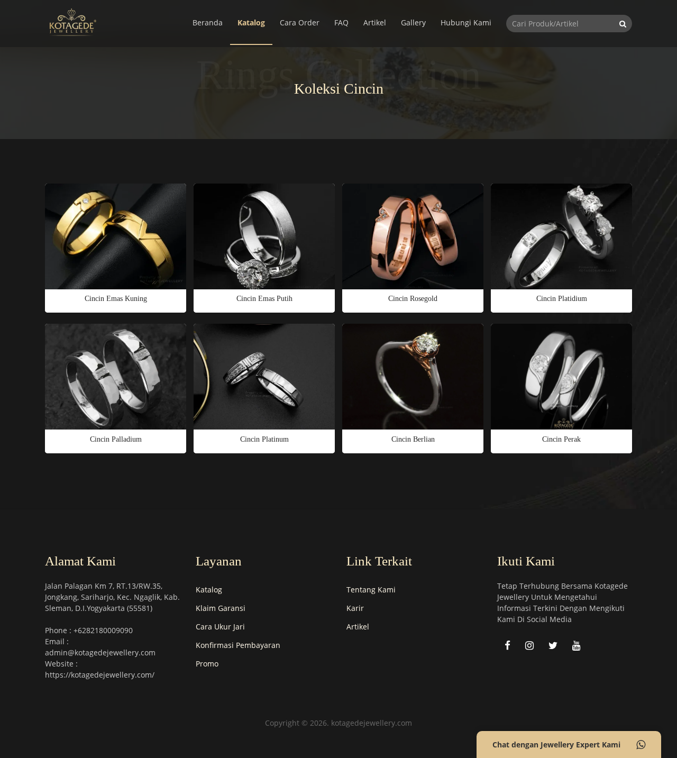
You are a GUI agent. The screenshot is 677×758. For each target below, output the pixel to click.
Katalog (251, 22)
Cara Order (299, 22)
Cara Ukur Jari (220, 627)
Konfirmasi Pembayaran (238, 645)
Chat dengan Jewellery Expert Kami (556, 744)
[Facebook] (507, 645)
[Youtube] (576, 645)
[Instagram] (529, 645)
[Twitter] (553, 645)
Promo (207, 664)
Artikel (374, 22)
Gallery (413, 22)
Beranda (208, 22)
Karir (355, 608)
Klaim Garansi (220, 608)
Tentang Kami (371, 590)
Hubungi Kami (466, 22)
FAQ (341, 22)
